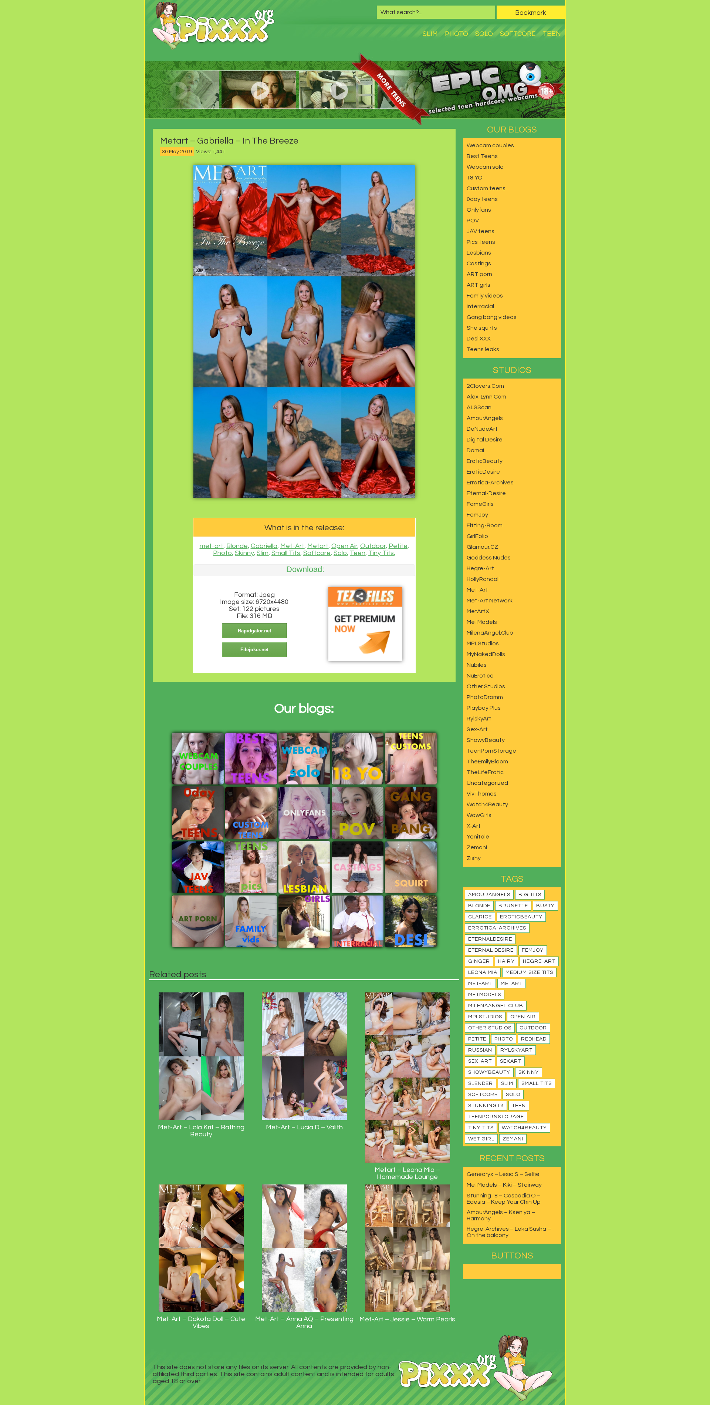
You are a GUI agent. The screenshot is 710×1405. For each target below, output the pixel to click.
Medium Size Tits (529, 972)
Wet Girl (481, 1139)
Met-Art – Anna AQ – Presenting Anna (304, 1322)
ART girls (478, 285)
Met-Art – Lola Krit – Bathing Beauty (201, 1131)
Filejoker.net (254, 649)
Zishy (474, 858)
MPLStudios (483, 643)
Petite (398, 545)
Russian (480, 1050)
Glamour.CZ (482, 547)
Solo (484, 33)
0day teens (482, 199)
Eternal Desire (491, 950)
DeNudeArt (482, 429)
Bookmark (530, 12)
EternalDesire (490, 939)
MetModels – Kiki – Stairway (504, 1185)
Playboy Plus (484, 708)
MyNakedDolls (486, 654)
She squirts (482, 328)
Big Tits (529, 894)
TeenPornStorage (491, 751)
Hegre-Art (480, 568)
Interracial (480, 306)
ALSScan (479, 407)
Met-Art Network (490, 601)
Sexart (510, 1061)
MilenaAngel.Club (490, 633)
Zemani (477, 847)
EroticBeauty (485, 461)
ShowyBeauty (486, 740)
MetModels (482, 622)
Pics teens (481, 242)
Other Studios (486, 686)
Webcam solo (485, 167)
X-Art (474, 826)
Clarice (480, 917)
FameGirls (480, 504)
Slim (430, 33)
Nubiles (477, 665)
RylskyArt (479, 719)
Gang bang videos (492, 317)
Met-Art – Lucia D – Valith (304, 1127)
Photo (456, 33)
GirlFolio (477, 536)
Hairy (506, 961)
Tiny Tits (381, 553)
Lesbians (479, 253)
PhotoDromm (485, 697)
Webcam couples (490, 145)
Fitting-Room (485, 525)
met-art (211, 545)
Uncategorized (487, 783)
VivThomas (482, 794)
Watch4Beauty (487, 804)
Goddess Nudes (489, 558)
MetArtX (478, 611)
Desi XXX (479, 339)
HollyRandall (483, 579)
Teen (551, 33)
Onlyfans (479, 210)
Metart (317, 545)
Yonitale (478, 837)
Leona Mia (482, 972)
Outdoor (373, 545)
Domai (475, 450)
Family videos (485, 296)
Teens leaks (483, 349)
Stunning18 (486, 1105)
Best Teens (482, 156)
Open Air (344, 545)
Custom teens (486, 188)
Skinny (244, 553)
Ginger (479, 961)
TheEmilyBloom (487, 761)
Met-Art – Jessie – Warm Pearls (407, 1319)
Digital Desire (485, 440)
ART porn (479, 274)
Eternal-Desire (486, 493)
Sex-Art (477, 729)
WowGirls (479, 815)
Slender (480, 1083)
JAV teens (480, 231)
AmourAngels (485, 418)
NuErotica (480, 676)
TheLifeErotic (485, 772)
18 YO (475, 178)
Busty (545, 905)
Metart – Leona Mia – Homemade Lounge (407, 1173)
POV (473, 220)
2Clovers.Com (485, 386)
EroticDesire (483, 472)
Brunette (513, 905)
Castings (479, 263)
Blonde (237, 545)
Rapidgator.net (254, 630)
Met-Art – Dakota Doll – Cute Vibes (201, 1322)
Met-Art (292, 545)
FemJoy (477, 515)
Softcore (517, 33)
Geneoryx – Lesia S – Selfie (503, 1174)
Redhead (534, 1039)
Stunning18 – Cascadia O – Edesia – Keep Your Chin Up (504, 1199)
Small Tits (285, 553)
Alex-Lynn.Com (486, 397)
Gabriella (264, 545)
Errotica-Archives (490, 482)
